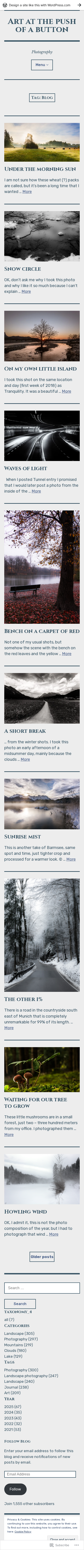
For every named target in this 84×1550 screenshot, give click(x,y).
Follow (15, 1489)
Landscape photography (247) (31, 1376)
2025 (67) (12, 1406)
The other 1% (23, 999)
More (27, 191)
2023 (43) (13, 1418)
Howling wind (25, 1212)
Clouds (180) (15, 1350)
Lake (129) (13, 1356)
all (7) (9, 1319)
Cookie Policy (23, 1531)
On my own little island (40, 369)
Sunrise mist (22, 836)
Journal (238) (16, 1387)
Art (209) (12, 1393)
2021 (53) (12, 1429)
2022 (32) (13, 1423)
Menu (40, 65)
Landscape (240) (19, 1381)
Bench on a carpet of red (42, 631)
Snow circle (22, 269)
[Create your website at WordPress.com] (42, 5)
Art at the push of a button (42, 25)
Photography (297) (21, 1339)
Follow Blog (17, 1441)
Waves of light (25, 468)
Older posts (42, 1256)
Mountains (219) (18, 1345)
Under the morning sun (40, 169)
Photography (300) (21, 1370)
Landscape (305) (19, 1333)
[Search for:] (42, 1288)
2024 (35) (13, 1412)
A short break (25, 731)
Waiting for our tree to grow (35, 1103)
